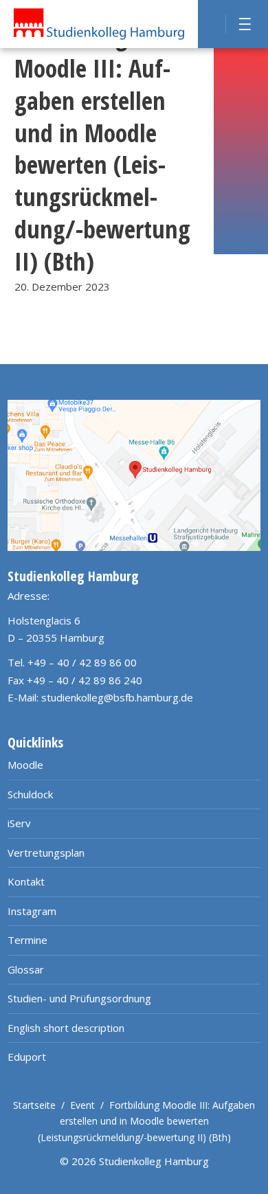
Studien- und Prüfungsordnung (79, 998)
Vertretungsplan (46, 852)
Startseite (34, 1105)
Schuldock (30, 794)
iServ (19, 823)
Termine (27, 940)
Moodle (25, 764)
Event (82, 1105)
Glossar (26, 969)
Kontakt (26, 881)
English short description (66, 1028)
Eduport (27, 1056)
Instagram (32, 911)
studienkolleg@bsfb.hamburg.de (117, 697)
